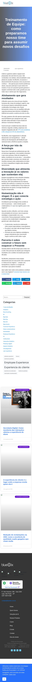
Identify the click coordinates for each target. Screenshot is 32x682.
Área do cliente (14, 637)
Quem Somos (14, 610)
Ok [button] (4, 679)
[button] (6, 279)
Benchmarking (7, 312)
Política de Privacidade (9, 670)
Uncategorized (7, 348)
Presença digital (7, 343)
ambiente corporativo (8, 356)
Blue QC (5, 321)
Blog (11, 625)
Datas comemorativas (9, 329)
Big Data (5, 317)
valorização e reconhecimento (10, 373)
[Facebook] (12, 650)
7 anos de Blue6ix (8, 307)
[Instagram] (15, 650)
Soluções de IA (14, 614)
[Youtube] (20, 650)
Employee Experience (9, 334)
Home (11, 606)
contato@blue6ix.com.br (9, 600)
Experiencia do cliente (16, 367)
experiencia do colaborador (10, 370)
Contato (12, 633)
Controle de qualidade (9, 358)
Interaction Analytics (8, 341)
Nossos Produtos (15, 618)
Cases (12, 622)
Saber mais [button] (12, 674)
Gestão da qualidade (23, 370)
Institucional (6, 338)
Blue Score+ (6, 324)
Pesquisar (27, 297)
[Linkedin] (17, 650)
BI (3, 314)
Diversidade (6, 331)
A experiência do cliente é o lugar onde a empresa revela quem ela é (15, 482)
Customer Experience (9, 326)
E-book (12, 629)
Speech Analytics (8, 346)
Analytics (5, 309)
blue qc (17, 356)
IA (3, 336)
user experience (19, 68)
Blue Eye (5, 319)
